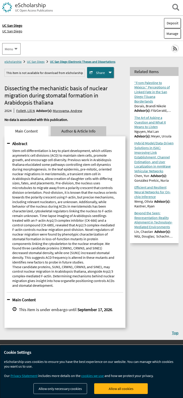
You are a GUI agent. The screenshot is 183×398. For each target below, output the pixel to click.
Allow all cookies (121, 388)
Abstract (19, 143)
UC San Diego (12, 31)
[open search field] (176, 7)
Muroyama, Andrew (67, 110)
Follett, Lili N (25, 110)
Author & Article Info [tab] (78, 131)
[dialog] (91, 371)
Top (175, 332)
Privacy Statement (23, 375)
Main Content (24, 299)
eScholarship (13, 62)
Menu (9, 49)
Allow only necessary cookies (60, 388)
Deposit (172, 23)
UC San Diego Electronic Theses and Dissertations (82, 62)
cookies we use (92, 375)
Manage (171, 33)
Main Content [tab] (26, 131)
